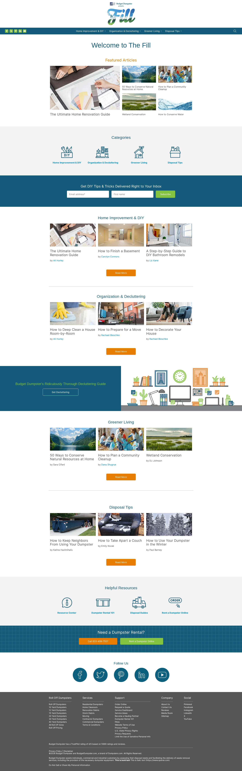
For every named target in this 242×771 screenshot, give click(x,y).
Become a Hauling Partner (127, 716)
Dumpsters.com (115, 753)
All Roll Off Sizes (56, 725)
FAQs (117, 722)
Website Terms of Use (125, 725)
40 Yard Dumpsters (58, 722)
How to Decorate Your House (163, 332)
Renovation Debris (90, 710)
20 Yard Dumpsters (58, 716)
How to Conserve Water (171, 114)
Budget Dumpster (64, 753)
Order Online (120, 704)
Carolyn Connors (110, 256)
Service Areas (121, 713)
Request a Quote (122, 707)
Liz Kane (153, 260)
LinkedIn (188, 713)
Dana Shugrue (108, 464)
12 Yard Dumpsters (57, 710)
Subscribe (165, 194)
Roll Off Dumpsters (57, 704)
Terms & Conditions (91, 725)
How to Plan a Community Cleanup (172, 88)
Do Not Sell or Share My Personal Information (69, 765)
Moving (85, 716)
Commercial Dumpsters (93, 722)
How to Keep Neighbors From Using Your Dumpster (71, 542)
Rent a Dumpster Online (175, 612)
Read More (121, 272)
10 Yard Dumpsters (57, 707)
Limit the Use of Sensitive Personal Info (132, 736)
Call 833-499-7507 (98, 641)
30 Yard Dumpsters (58, 719)
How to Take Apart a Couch (120, 541)
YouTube (188, 719)
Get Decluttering (60, 392)
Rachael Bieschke (110, 335)
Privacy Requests (123, 733)
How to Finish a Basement (119, 251)
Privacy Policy (121, 728)
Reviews (165, 710)
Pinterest (188, 704)
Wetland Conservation (134, 114)
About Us (165, 704)
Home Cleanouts (89, 707)
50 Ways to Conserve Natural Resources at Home (137, 88)
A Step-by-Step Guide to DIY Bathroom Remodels (166, 253)
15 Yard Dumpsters (57, 713)
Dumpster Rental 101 (102, 612)
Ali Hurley (58, 260)
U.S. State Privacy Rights (126, 730)
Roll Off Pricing (55, 728)
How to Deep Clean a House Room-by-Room (72, 332)
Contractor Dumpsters (92, 719)
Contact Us (166, 707)
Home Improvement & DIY (90, 31)
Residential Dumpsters (92, 704)
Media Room (167, 713)
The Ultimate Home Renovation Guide (80, 114)
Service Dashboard (123, 710)
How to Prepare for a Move (119, 330)
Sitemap (165, 716)
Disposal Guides (139, 612)
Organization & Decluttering (124, 31)
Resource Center (66, 612)
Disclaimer (68, 751)
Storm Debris (88, 713)
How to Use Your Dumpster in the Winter (168, 542)
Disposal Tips (172, 31)
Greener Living (152, 31)
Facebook (188, 707)
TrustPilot (75, 744)
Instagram (188, 710)
